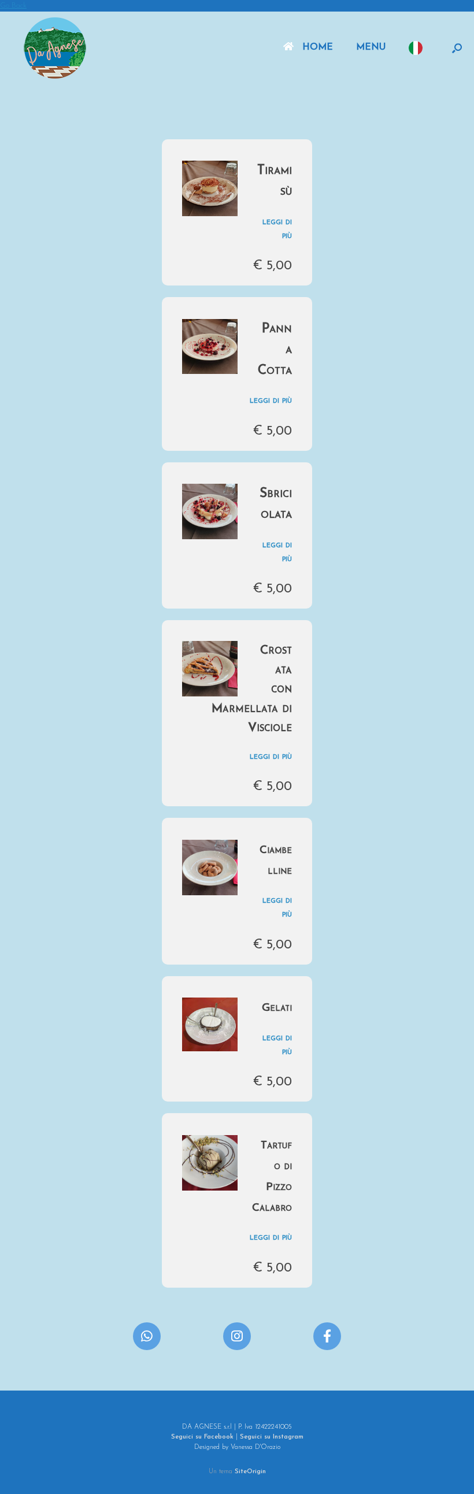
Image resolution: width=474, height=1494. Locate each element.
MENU (371, 47)
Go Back (13, 5)
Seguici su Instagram (271, 1436)
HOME (317, 47)
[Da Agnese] (55, 48)
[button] (457, 48)
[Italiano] (418, 48)
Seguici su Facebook (202, 1436)
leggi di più (271, 400)
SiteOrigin (250, 1471)
